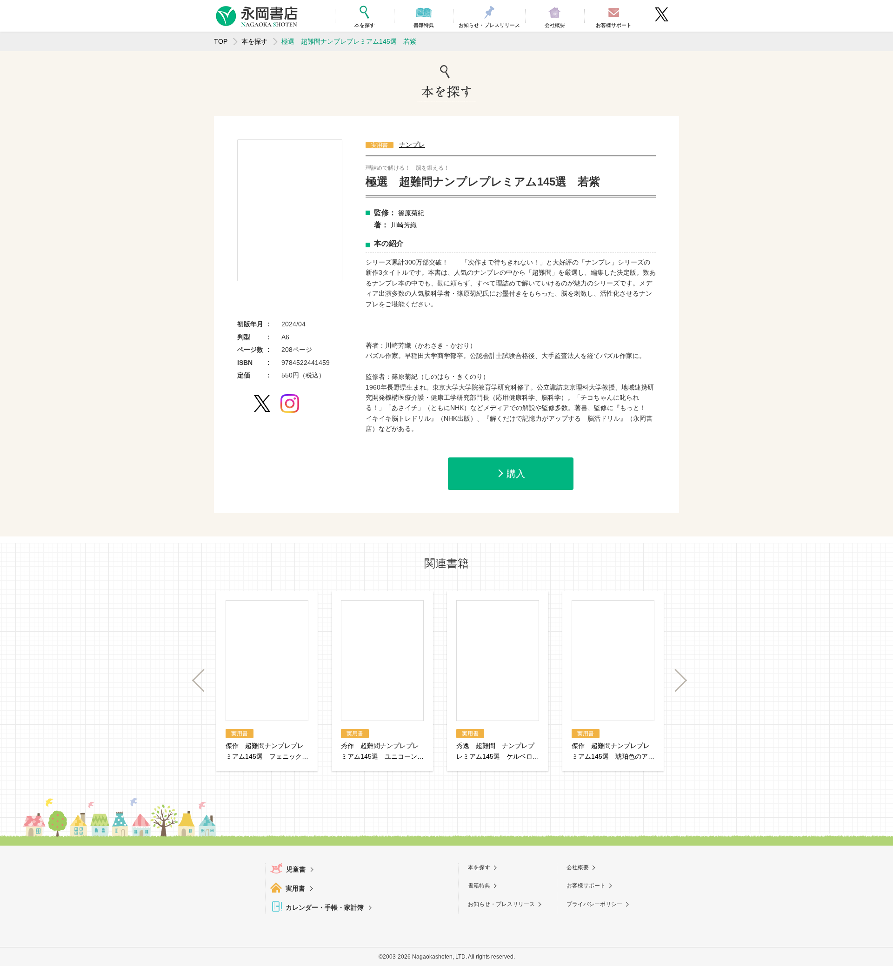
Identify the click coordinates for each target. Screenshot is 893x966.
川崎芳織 (404, 225)
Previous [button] (203, 680)
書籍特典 (479, 885)
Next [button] (675, 680)
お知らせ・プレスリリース (501, 904)
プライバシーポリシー (594, 904)
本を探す (254, 41)
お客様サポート (586, 885)
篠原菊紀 (411, 213)
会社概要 (577, 867)
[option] (289, 210)
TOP (220, 41)
